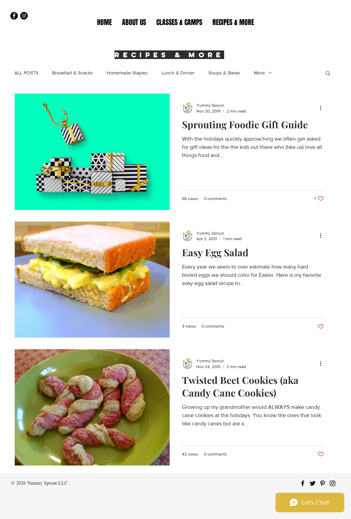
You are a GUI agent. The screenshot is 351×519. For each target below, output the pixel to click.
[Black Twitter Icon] (312, 483)
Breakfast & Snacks (72, 72)
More (259, 72)
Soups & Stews (224, 72)
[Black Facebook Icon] (302, 483)
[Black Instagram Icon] (332, 483)
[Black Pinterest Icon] (322, 483)
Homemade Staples (127, 72)
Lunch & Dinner (178, 72)
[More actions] (323, 108)
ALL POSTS (26, 72)
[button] (179, 22)
